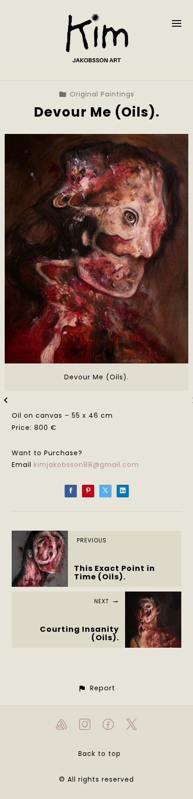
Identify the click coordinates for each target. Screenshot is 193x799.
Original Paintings (102, 94)
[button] (96, 688)
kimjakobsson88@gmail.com (86, 464)
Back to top (99, 753)
